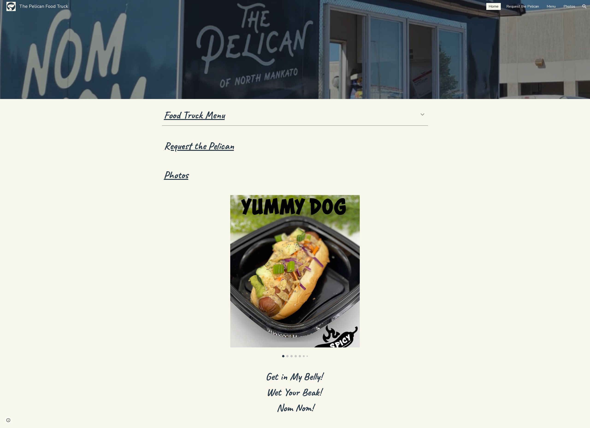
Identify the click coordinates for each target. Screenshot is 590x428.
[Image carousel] (295, 276)
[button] (584, 6)
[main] (295, 115)
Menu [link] (551, 6)
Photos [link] (569, 6)
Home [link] (494, 6)
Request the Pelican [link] (522, 6)
